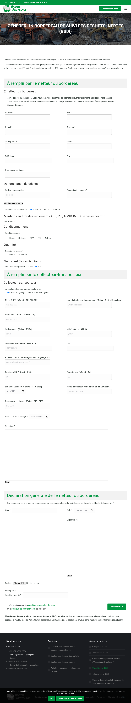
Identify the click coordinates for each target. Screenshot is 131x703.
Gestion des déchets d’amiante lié (65, 656)
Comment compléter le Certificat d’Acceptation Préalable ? (106, 660)
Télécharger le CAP (100, 652)
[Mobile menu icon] (125, 8)
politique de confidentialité (23, 609)
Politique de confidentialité (70, 698)
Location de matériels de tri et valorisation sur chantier (63, 648)
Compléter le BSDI (100, 668)
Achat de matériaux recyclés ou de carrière (65, 670)
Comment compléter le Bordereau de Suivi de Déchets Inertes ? (108, 682)
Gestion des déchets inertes (63, 662)
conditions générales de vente (41, 605)
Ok (51, 698)
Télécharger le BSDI (100, 674)
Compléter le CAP (99, 646)
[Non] (128, 695)
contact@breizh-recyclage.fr (35, 2)
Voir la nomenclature (13, 203)
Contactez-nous (13, 646)
